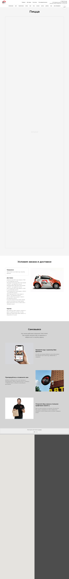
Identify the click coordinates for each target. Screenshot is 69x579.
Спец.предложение (42, 2)
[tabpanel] (47, 280)
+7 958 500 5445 (63, 1)
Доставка (29, 2)
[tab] (16, 271)
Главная (23, 2)
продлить (40, 429)
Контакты (35, 2)
